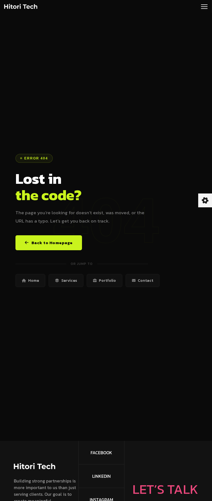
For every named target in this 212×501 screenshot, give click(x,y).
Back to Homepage (52, 242)
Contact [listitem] (145, 280)
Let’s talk (165, 489)
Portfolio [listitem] (107, 280)
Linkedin (101, 476)
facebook (101, 452)
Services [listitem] (69, 280)
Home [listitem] (33, 280)
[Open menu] (204, 6)
